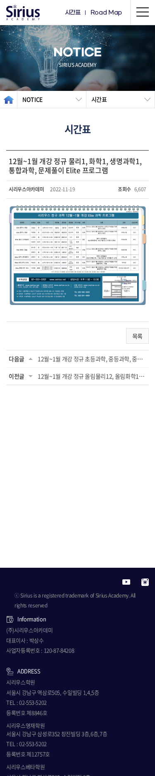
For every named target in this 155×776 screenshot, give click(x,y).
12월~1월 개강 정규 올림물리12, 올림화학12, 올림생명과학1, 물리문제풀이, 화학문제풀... (92, 376)
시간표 (73, 12)
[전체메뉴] (142, 12)
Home (8, 99)
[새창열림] (126, 581)
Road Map (106, 12)
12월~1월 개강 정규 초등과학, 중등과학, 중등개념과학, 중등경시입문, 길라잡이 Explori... (92, 359)
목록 (137, 336)
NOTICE (32, 99)
